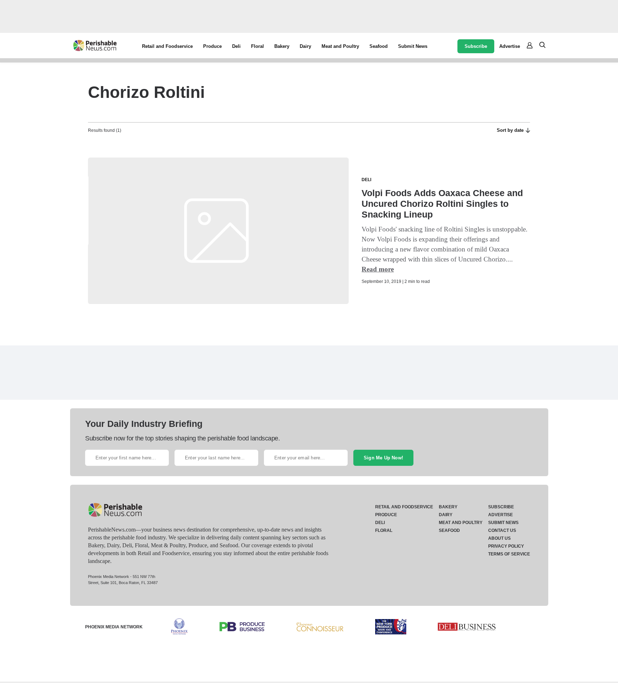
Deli (236, 46)
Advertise (509, 46)
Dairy (305, 46)
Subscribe (476, 46)
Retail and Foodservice (167, 46)
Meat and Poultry (340, 46)
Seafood (378, 46)
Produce (212, 46)
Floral (257, 46)
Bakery (281, 46)
